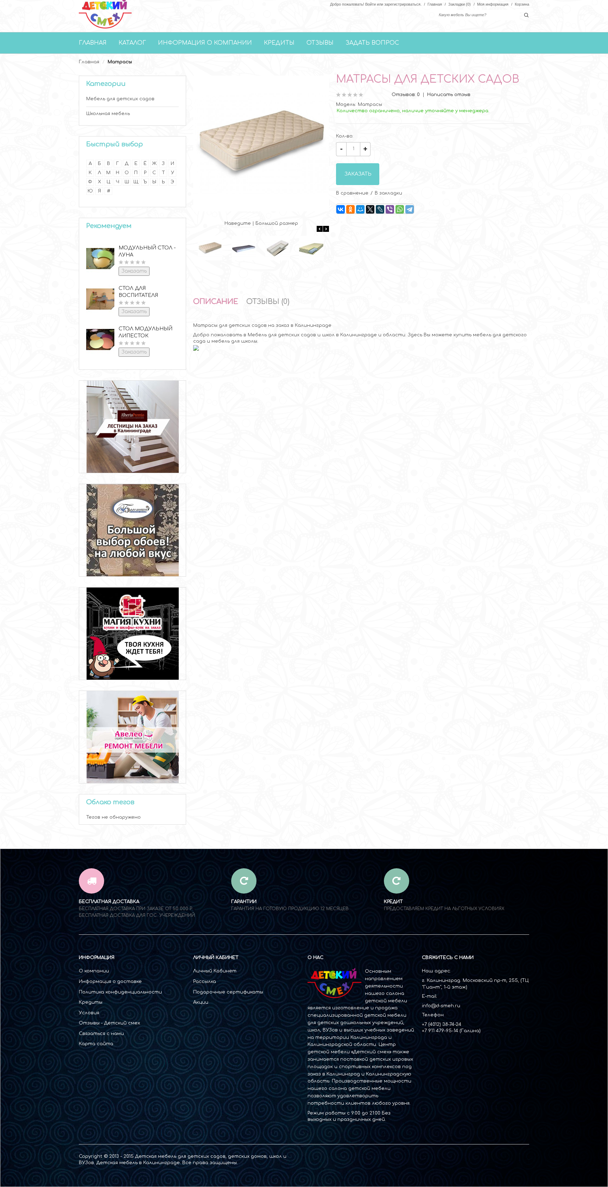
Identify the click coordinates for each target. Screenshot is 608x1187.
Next (326, 229)
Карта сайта (96, 1043)
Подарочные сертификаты (228, 992)
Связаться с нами (101, 1033)
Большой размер (276, 223)
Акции (200, 1002)
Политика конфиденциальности (120, 992)
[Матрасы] (210, 248)
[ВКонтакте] (340, 209)
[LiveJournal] (380, 209)
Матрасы (120, 61)
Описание (215, 302)
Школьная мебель (108, 113)
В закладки (388, 193)
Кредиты (90, 1002)
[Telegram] (409, 209)
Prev (320, 229)
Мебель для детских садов (120, 98)
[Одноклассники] (350, 209)
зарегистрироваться (402, 4)
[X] (370, 209)
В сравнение (352, 193)
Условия (89, 1012)
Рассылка (204, 981)
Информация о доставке (110, 981)
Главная (89, 61)
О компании (94, 971)
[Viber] (390, 209)
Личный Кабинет (214, 971)
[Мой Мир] (360, 209)
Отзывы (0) (268, 302)
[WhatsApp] (399, 209)
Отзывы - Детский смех (109, 1023)
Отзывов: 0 (406, 94)
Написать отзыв (448, 94)
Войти (370, 4)
